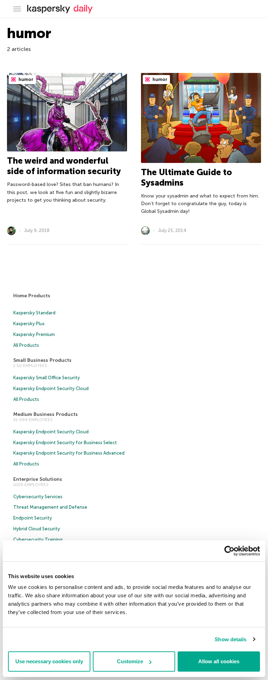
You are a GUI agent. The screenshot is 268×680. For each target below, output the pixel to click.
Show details (230, 639)
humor (25, 79)
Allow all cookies (218, 661)
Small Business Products (42, 360)
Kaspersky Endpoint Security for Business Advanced (69, 453)
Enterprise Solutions (37, 479)
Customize (130, 661)
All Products (26, 345)
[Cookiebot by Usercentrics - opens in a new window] (229, 551)
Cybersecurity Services (37, 496)
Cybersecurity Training (37, 539)
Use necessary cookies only (49, 661)
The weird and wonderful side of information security (64, 166)
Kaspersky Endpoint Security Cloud (51, 388)
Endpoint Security (32, 518)
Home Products (31, 296)
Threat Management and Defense (50, 507)
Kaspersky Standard (34, 312)
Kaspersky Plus (29, 323)
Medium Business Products (45, 414)
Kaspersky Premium (34, 334)
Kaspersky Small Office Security (46, 377)
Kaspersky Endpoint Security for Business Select (65, 442)
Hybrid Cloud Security (36, 528)
